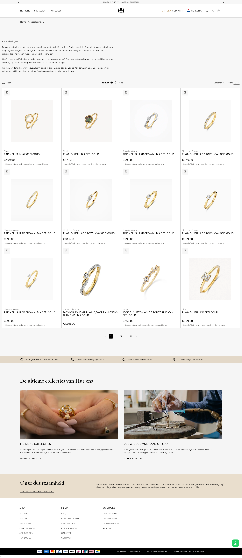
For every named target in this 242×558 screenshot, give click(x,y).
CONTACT (66, 538)
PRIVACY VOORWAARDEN (157, 551)
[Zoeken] (207, 11)
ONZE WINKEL (110, 518)
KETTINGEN (25, 523)
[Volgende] (136, 336)
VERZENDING (68, 523)
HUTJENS (24, 513)
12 (131, 336)
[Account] (213, 11)
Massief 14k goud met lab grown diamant (144, 164)
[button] (219, 83)
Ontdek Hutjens (30, 458)
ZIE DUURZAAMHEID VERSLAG (37, 492)
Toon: (230, 82)
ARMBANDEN (26, 533)
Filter (8, 82)
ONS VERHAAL (110, 513)
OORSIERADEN (27, 528)
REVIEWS (107, 528)
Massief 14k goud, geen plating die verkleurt (26, 164)
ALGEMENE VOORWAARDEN (128, 551)
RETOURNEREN (69, 528)
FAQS (64, 513)
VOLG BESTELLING (70, 518)
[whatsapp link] (235, 543)
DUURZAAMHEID (111, 523)
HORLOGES (25, 538)
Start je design (134, 458)
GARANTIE (66, 533)
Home (23, 22)
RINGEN (23, 518)
